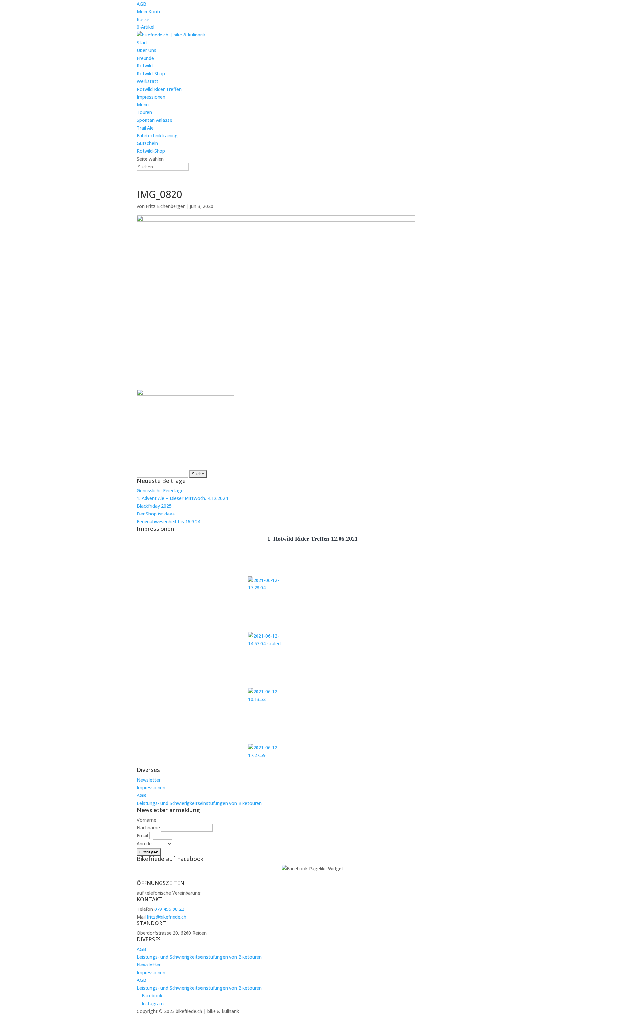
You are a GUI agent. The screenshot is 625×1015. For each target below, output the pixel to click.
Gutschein (147, 143)
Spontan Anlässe (154, 120)
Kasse (143, 19)
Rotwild (145, 66)
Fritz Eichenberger (165, 206)
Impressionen (151, 97)
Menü (143, 104)
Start (142, 42)
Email (142, 835)
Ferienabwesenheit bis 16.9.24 (168, 521)
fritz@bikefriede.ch (166, 917)
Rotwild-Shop (151, 73)
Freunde (145, 58)
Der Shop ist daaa (156, 514)
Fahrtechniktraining (157, 136)
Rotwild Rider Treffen (159, 89)
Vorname (146, 820)
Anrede (144, 843)
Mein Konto (149, 11)
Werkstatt (147, 81)
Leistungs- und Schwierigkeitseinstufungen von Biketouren (199, 803)
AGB (141, 4)
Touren (144, 112)
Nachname (148, 828)
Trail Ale (145, 128)
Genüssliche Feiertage (160, 490)
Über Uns (146, 50)
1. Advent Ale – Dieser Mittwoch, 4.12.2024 (182, 498)
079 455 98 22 (169, 909)
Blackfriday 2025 (154, 506)
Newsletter (148, 780)
